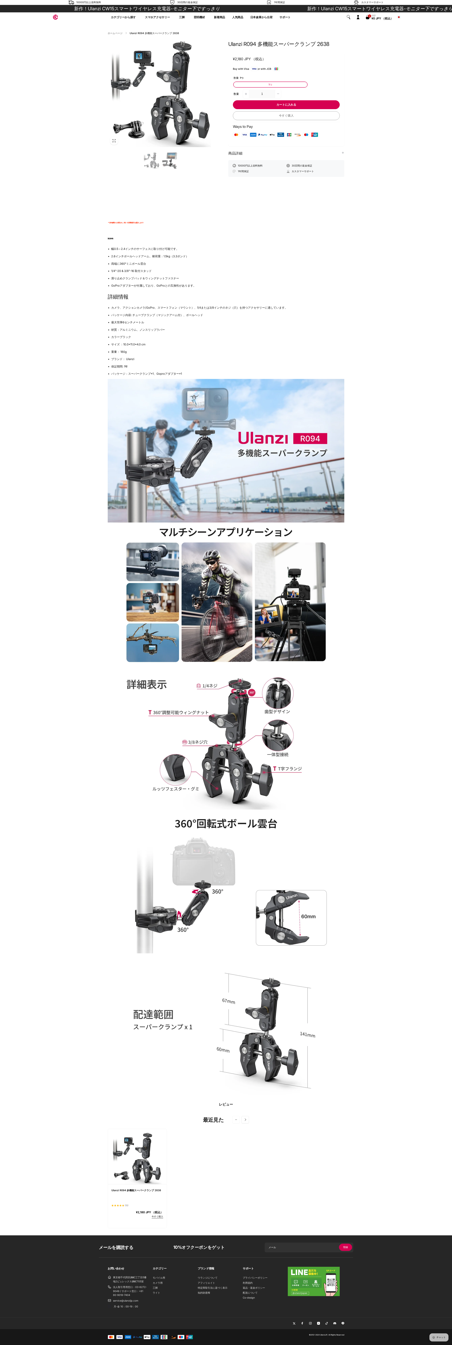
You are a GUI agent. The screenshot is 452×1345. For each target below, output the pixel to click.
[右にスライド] (245, 1119)
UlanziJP (323, 1335)
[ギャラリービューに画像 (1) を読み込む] (151, 160)
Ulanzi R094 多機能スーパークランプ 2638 (136, 1190)
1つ (270, 84)
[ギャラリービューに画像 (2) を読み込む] (170, 160)
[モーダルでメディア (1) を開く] (161, 94)
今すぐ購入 (286, 115)
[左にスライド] (236, 1119)
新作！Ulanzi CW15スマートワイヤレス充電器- (290, 8)
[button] (124, 17)
